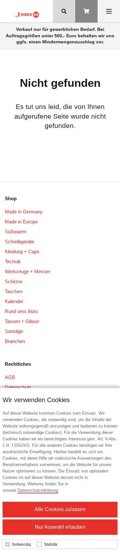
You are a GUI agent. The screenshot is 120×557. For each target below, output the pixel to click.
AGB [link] (10, 377)
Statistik (50, 544)
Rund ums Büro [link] (21, 311)
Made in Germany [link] (24, 211)
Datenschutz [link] (18, 387)
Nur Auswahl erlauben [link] (60, 527)
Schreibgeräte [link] (19, 241)
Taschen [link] (13, 291)
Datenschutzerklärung (38, 490)
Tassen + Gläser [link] (22, 321)
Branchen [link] (15, 341)
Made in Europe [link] (21, 221)
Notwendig (21, 544)
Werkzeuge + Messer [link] (27, 271)
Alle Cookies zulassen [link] (60, 509)
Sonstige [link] (14, 331)
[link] (26, 14)
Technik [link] (13, 261)
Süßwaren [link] (15, 231)
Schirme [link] (13, 281)
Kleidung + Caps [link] (22, 251)
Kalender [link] (14, 301)
